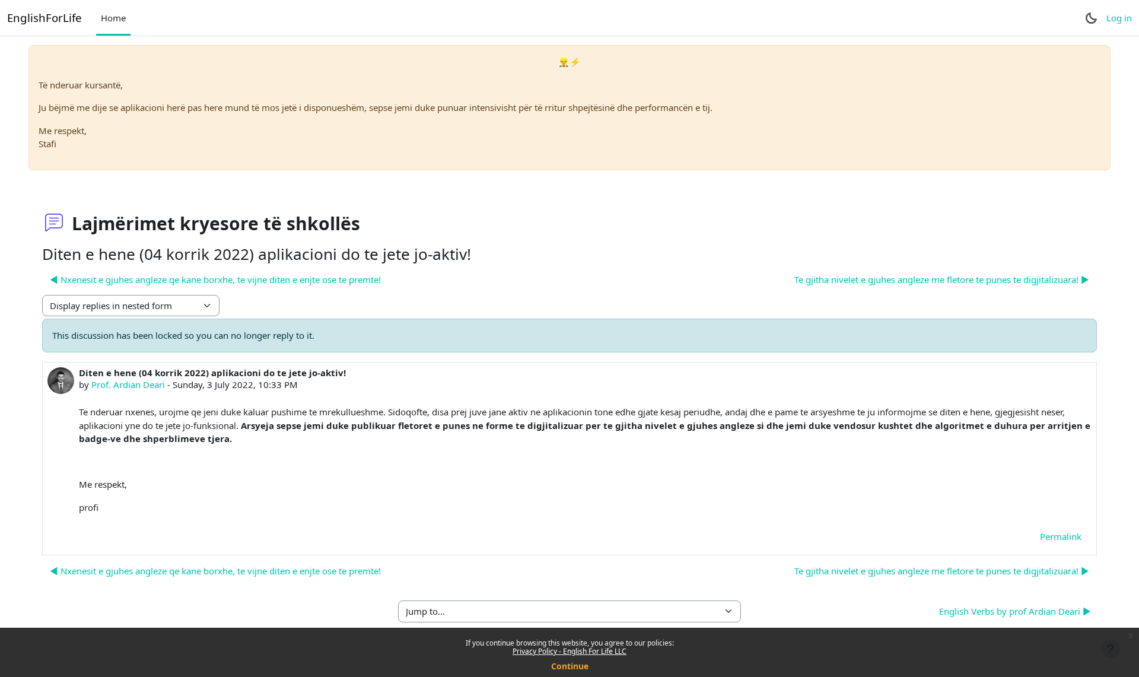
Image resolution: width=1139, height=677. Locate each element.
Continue (569, 666)
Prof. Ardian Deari (128, 384)
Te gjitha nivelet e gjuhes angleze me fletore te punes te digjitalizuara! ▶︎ (941, 279)
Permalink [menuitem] (1060, 536)
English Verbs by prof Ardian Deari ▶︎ (1015, 611)
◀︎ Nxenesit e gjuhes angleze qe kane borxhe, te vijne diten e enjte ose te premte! (215, 279)
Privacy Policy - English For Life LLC (569, 651)
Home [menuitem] (113, 18)
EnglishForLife (44, 17)
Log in (1119, 18)
